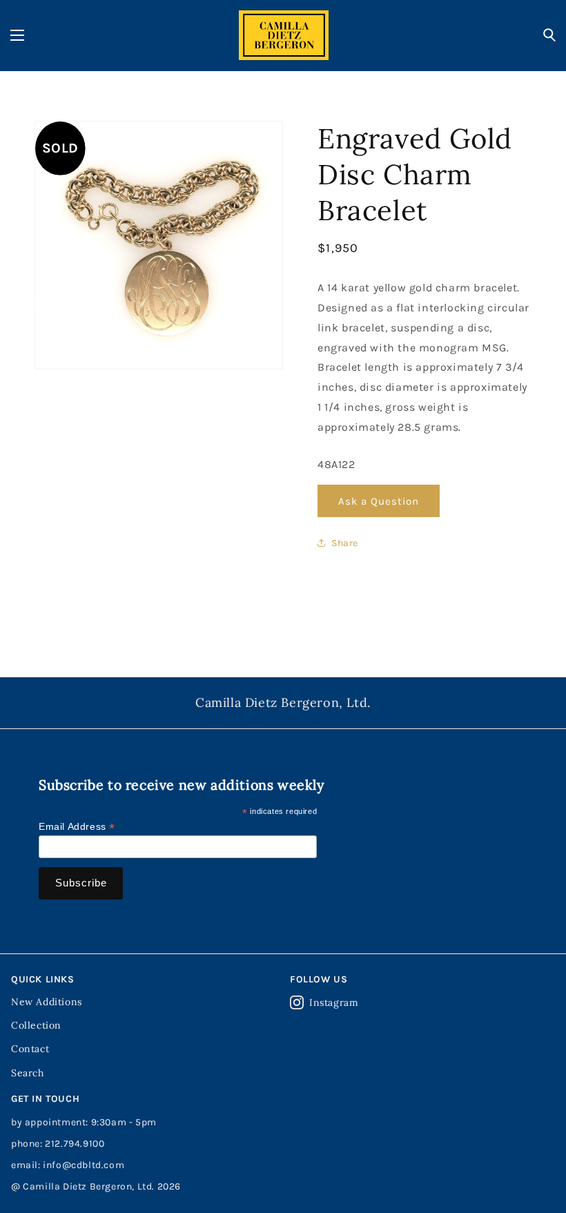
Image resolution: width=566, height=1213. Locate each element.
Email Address (77, 826)
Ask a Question (378, 501)
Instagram (333, 1002)
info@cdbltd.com (83, 1165)
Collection (36, 1025)
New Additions (46, 1002)
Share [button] (344, 543)
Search (27, 1073)
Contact (30, 1048)
